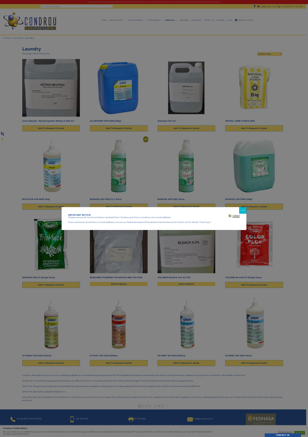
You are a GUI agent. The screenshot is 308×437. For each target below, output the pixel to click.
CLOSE (242, 210)
